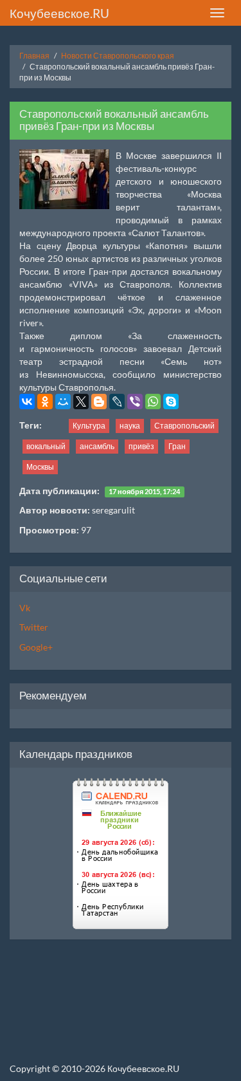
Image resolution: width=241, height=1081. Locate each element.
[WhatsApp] (153, 401)
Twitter (33, 627)
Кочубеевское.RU (59, 13)
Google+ (36, 647)
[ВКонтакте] (27, 401)
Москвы (40, 467)
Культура (89, 425)
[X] (81, 401)
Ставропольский (184, 425)
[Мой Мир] (63, 401)
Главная (34, 55)
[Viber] (135, 401)
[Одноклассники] (45, 401)
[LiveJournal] (117, 401)
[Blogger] (99, 401)
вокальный (46, 446)
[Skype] (171, 401)
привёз (141, 446)
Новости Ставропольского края (117, 55)
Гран (177, 446)
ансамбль (97, 446)
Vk (24, 607)
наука (130, 425)
